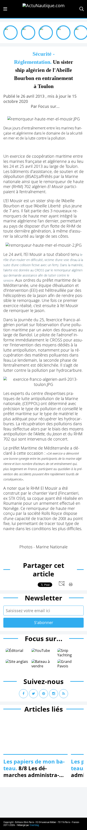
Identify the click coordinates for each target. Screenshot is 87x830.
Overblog (34, 825)
